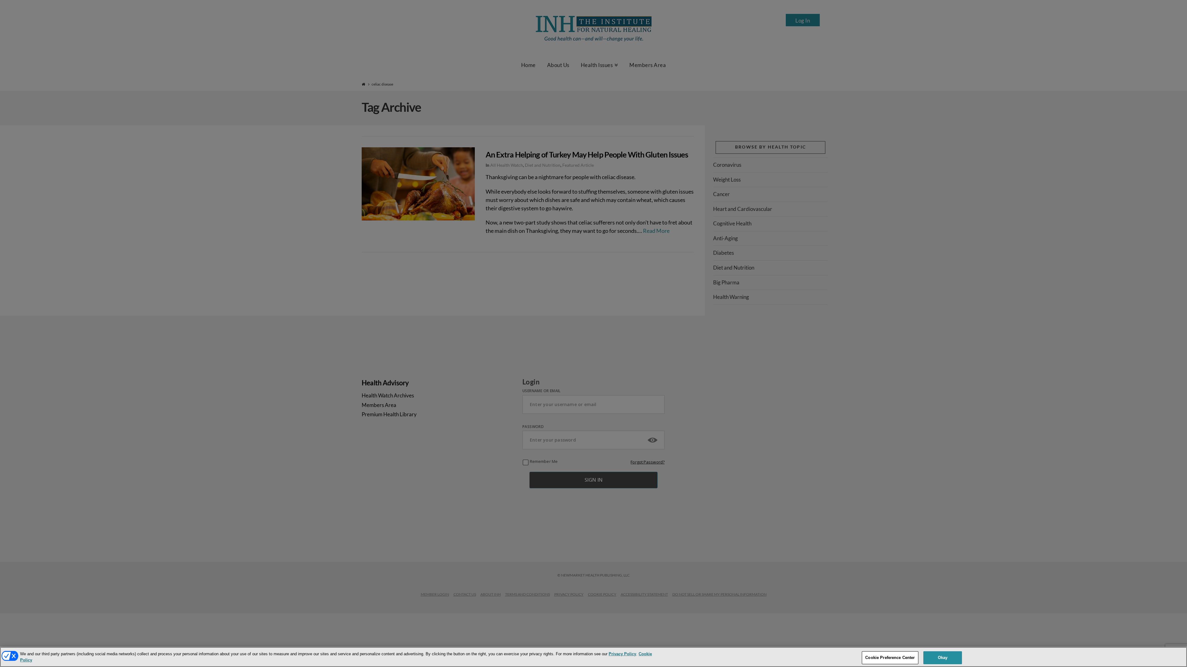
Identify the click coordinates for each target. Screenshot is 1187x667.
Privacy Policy (622, 653)
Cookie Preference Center (890, 657)
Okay (943, 657)
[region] (593, 657)
